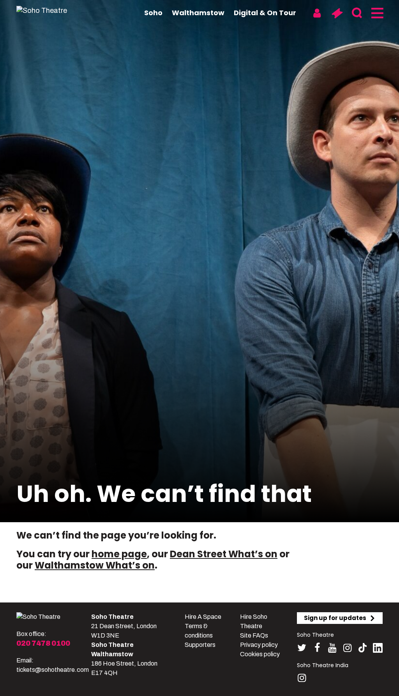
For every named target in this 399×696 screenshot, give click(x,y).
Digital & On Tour (265, 13)
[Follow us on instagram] (347, 648)
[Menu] (376, 13)
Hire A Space (203, 616)
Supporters (200, 644)
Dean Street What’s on (223, 554)
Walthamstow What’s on (95, 565)
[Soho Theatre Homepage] (55, 10)
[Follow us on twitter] (302, 648)
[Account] (317, 13)
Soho (153, 13)
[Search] (356, 13)
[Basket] (337, 13)
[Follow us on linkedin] (378, 649)
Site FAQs (254, 635)
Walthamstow (198, 13)
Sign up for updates (335, 618)
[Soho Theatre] (38, 617)
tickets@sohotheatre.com (52, 669)
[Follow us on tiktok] (362, 648)
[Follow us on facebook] (317, 648)
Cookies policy (260, 654)
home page (119, 554)
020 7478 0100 (43, 643)
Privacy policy (259, 644)
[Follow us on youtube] (332, 648)
